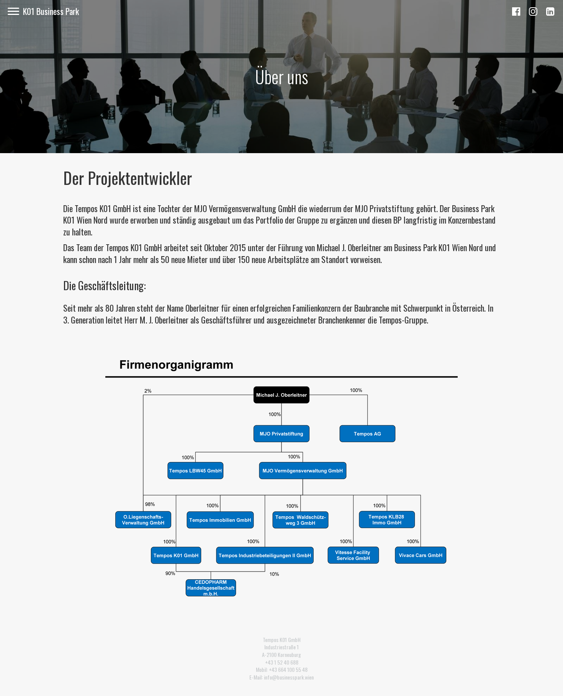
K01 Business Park (51, 11)
